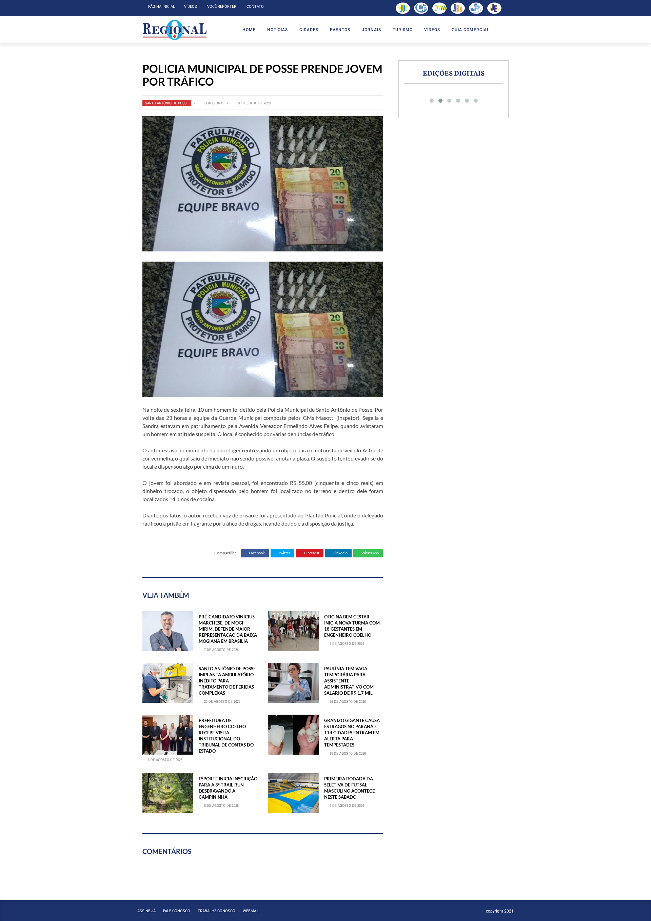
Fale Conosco (176, 911)
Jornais (371, 29)
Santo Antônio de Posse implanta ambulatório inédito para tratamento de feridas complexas (227, 681)
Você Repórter (221, 6)
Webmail (251, 911)
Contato (255, 6)
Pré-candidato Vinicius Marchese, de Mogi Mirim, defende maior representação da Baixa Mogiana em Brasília (228, 629)
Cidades (308, 29)
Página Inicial (161, 6)
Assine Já (146, 911)
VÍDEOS (432, 29)
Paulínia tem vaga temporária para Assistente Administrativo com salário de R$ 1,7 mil (349, 681)
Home (249, 29)
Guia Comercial (470, 29)
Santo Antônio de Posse (167, 103)
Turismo (403, 29)
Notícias (277, 29)
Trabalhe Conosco (216, 911)
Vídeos (190, 6)
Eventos (340, 29)
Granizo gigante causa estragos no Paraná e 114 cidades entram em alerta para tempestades (352, 733)
